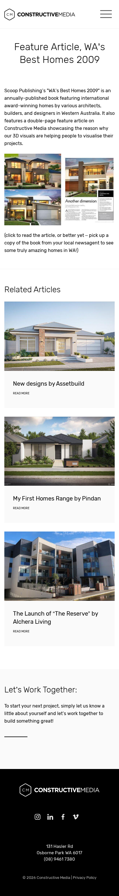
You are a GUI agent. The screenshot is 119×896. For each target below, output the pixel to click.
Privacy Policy (84, 877)
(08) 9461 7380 (59, 859)
